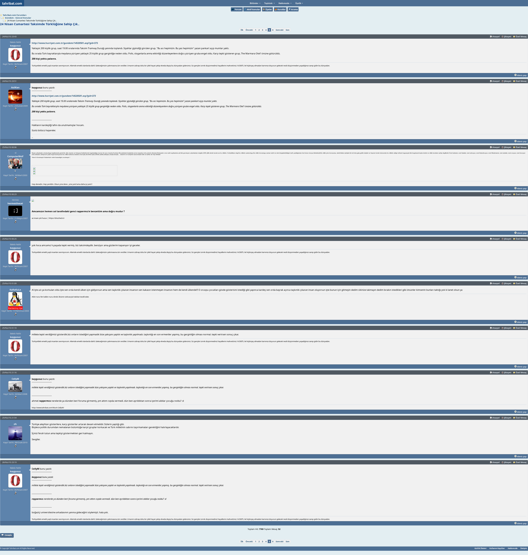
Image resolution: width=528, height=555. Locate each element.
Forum (238, 9)
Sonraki (279, 29)
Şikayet (507, 36)
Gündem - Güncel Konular (18, 17)
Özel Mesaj (521, 36)
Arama (294, 9)
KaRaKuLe (15, 289)
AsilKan (15, 87)
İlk (242, 29)
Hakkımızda (512, 548)
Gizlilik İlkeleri (480, 548)
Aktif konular (253, 9)
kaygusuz (15, 45)
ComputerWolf (15, 156)
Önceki (249, 29)
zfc (15, 424)
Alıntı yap (521, 75)
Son (287, 29)
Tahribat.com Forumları (14, 15)
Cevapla (8, 535)
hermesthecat (15, 203)
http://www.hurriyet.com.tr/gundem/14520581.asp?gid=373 (65, 43)
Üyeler (269, 9)
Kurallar (281, 9)
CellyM (15, 378)
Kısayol (496, 36)
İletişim (523, 548)
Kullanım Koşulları (497, 548)
